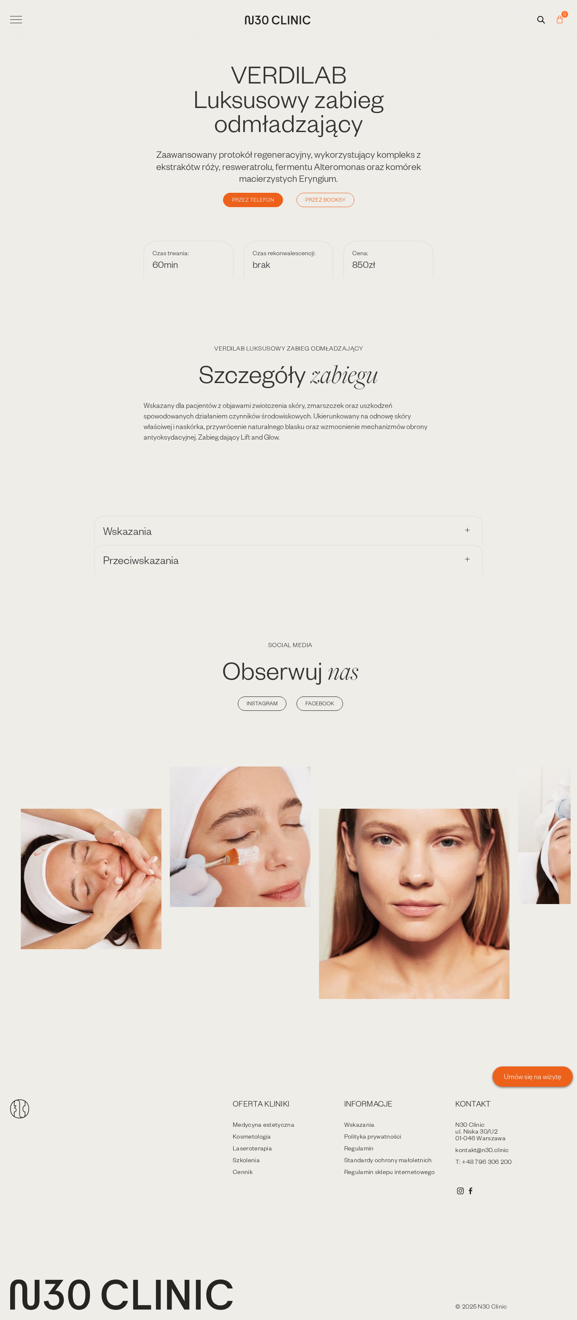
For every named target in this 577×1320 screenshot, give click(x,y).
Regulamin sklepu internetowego (389, 1172)
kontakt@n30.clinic (482, 1150)
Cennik (243, 1172)
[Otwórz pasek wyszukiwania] (541, 19)
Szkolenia (246, 1160)
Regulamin (359, 1148)
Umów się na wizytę (532, 1076)
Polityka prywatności (373, 1136)
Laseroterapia (252, 1148)
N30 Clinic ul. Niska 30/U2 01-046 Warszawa (480, 1131)
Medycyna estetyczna (263, 1124)
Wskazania (359, 1124)
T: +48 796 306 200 (483, 1162)
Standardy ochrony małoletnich (388, 1160)
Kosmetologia (252, 1136)
